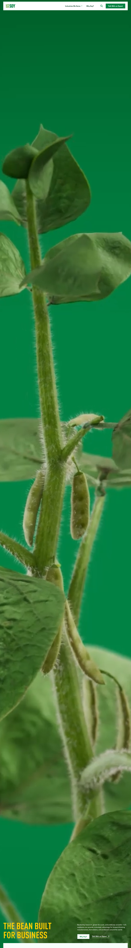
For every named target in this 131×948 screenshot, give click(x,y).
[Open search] (101, 5)
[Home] (11, 6)
